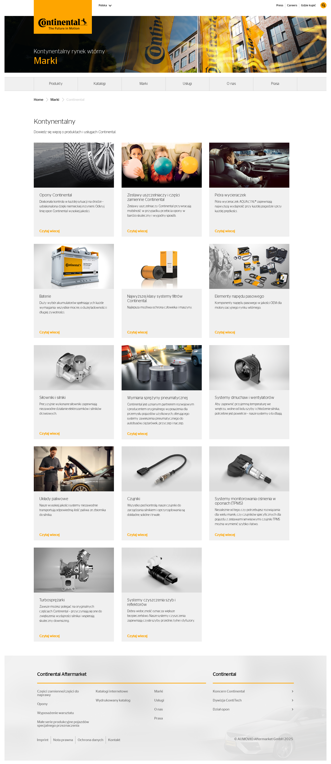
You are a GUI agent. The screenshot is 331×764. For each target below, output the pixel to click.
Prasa (275, 83)
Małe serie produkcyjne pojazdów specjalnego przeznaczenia (63, 723)
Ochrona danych (90, 740)
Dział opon (221, 709)
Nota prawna (63, 740)
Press (279, 5)
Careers (292, 5)
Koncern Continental (229, 691)
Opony (42, 704)
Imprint (42, 740)
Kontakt (114, 740)
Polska (105, 5)
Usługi (187, 83)
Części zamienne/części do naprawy (58, 693)
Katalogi (100, 83)
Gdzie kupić (308, 5)
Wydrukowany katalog (113, 700)
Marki (144, 83)
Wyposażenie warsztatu (55, 713)
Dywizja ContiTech (227, 700)
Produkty (56, 83)
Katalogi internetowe (112, 691)
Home (38, 99)
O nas (231, 83)
